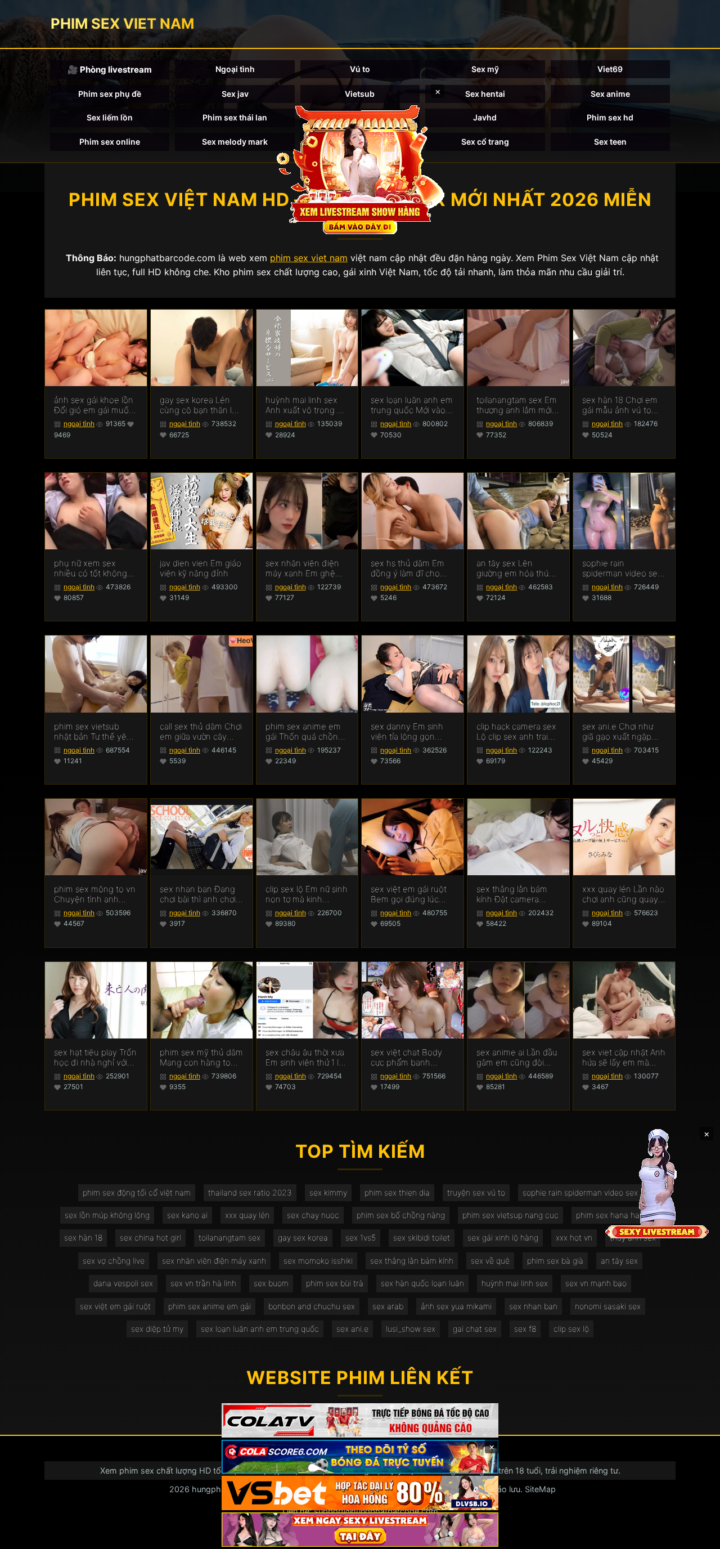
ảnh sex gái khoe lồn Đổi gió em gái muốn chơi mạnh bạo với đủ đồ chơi (95, 405)
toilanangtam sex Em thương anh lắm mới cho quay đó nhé (516, 405)
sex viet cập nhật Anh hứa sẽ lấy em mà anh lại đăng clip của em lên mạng (623, 1057)
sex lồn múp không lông (107, 1215)
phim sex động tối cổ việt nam (137, 1192)
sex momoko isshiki (318, 1260)
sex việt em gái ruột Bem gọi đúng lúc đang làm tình (409, 894)
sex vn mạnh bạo (596, 1283)
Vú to (360, 69)
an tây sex (619, 1260)
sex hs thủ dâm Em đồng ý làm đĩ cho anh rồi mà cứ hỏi (407, 568)
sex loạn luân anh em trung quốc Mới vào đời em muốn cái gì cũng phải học (412, 405)
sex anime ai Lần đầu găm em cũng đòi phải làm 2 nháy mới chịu (516, 1057)
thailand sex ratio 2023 (250, 1192)
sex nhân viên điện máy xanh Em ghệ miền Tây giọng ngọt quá (305, 568)
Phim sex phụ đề (109, 94)
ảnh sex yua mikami (456, 1306)
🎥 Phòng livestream (110, 69)
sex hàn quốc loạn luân (422, 1283)
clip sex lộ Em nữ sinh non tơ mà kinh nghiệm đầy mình (307, 894)
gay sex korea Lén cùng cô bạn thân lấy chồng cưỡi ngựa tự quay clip (200, 405)
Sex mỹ (485, 69)
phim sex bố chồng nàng (401, 1215)
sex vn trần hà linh (203, 1283)
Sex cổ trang (485, 141)
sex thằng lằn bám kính (411, 1260)
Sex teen (610, 141)
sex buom (271, 1283)
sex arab (387, 1306)
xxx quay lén (247, 1215)
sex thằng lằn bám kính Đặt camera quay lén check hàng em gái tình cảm (516, 894)
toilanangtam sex (229, 1237)
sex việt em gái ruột (115, 1306)
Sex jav (235, 94)
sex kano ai (187, 1215)
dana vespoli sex (123, 1283)
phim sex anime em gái (209, 1306)
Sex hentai (485, 94)
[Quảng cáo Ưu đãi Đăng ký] (360, 1457)
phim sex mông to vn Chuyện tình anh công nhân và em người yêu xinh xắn (95, 894)
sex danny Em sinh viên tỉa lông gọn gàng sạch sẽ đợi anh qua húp (411, 732)
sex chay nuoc (313, 1215)
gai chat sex (475, 1328)
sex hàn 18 (83, 1237)
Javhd (485, 117)
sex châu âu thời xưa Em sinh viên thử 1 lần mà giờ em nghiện (307, 1057)
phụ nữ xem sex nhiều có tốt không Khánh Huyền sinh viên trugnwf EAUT (90, 568)
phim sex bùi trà (334, 1283)
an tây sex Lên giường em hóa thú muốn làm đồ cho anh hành (512, 568)
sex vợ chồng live (114, 1260)
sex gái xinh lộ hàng (502, 1237)
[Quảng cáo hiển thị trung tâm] (360, 168)
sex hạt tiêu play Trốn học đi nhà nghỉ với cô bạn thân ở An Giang (95, 1057)
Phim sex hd (610, 117)
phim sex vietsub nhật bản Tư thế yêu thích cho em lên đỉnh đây (93, 732)
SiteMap (540, 1489)
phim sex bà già (555, 1260)
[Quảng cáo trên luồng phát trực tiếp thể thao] (360, 1529)
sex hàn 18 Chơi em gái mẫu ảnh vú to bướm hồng (620, 405)
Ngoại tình (235, 69)
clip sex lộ (571, 1328)
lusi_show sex (410, 1328)
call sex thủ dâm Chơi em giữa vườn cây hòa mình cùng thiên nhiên (201, 732)
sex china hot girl (150, 1237)
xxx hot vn (574, 1237)
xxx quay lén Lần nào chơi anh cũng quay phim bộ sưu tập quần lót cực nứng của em (623, 894)
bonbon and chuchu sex (311, 1306)
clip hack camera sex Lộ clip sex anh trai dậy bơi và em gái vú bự (516, 732)
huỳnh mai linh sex (515, 1283)
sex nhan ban (533, 1306)
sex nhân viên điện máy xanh (214, 1260)
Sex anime (610, 94)
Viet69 (610, 69)
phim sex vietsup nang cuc (510, 1215)
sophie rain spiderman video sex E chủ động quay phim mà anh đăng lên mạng (622, 568)
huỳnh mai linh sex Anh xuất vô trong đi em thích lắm (305, 405)
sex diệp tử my (157, 1328)
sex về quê (490, 1260)
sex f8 (525, 1328)
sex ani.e (352, 1328)
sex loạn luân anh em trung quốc (260, 1328)
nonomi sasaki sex (608, 1306)
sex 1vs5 (360, 1237)
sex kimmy (328, 1192)
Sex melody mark (235, 141)
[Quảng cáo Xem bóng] (360, 1420)
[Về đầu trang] (695, 1535)
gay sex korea (303, 1237)
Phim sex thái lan (234, 117)
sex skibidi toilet (421, 1237)
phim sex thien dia (397, 1192)
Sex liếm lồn (110, 117)
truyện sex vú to (476, 1192)
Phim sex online (109, 141)
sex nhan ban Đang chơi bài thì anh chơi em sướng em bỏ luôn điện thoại (198, 894)
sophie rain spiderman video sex (580, 1192)
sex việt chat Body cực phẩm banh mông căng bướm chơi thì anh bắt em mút (407, 1057)
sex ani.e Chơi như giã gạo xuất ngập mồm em (617, 732)
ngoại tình (79, 423)
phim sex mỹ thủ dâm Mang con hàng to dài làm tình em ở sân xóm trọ (201, 1057)
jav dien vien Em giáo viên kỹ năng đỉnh (200, 568)
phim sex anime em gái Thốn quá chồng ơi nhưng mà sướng (304, 732)
